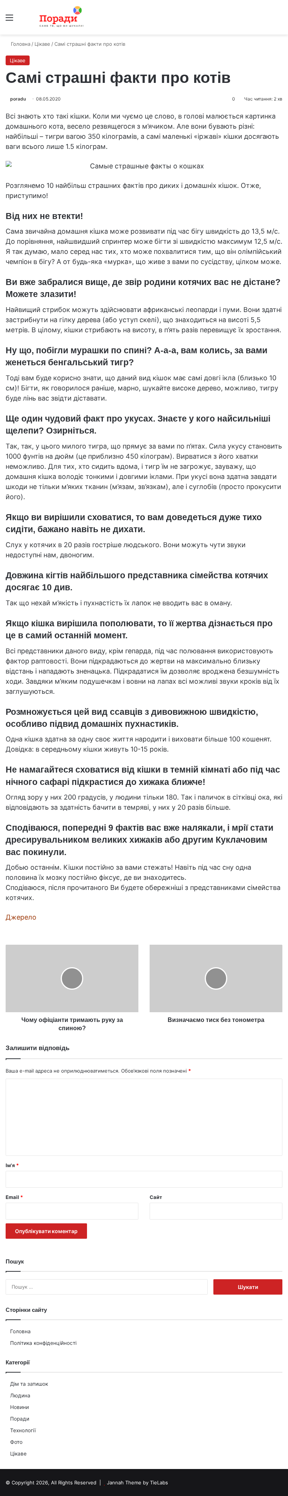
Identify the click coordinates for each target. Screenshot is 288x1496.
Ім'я (12, 1165)
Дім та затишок (29, 1384)
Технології (23, 1430)
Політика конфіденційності (43, 1343)
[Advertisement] (144, 90)
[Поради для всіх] (60, 17)
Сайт (156, 1197)
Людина (20, 1395)
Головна (20, 1331)
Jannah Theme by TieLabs (137, 1482)
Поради (19, 1419)
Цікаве (18, 1454)
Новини (19, 1407)
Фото (16, 1442)
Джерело (21, 917)
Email (14, 1197)
